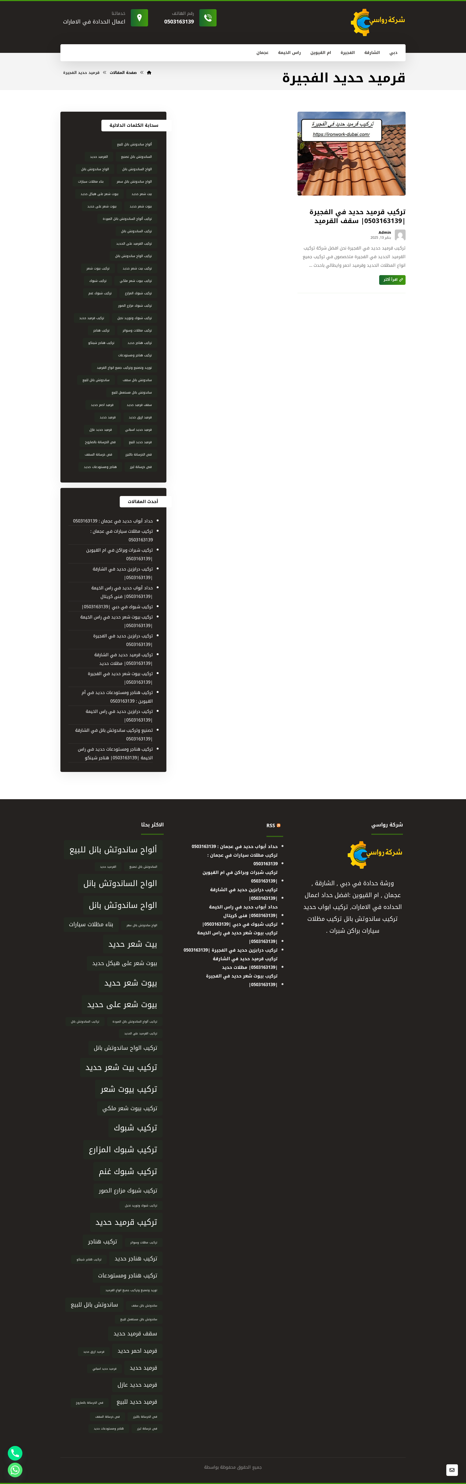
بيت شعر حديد (142, 194)
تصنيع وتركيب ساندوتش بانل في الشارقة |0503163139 (114, 734)
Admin (385, 232)
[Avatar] (400, 235)
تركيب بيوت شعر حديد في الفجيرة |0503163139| (120, 677)
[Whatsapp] (15, 1470)
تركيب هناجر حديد (140, 343)
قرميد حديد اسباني (138, 430)
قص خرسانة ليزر (141, 467)
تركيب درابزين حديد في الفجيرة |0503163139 (123, 640)
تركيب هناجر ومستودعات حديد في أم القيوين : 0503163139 (117, 696)
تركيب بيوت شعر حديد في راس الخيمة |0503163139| (116, 621)
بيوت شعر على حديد (101, 206)
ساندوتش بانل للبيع (96, 380)
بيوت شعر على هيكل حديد (99, 194)
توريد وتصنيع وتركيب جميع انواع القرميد (124, 368)
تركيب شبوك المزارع (138, 293)
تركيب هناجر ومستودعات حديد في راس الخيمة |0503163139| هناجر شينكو (115, 753)
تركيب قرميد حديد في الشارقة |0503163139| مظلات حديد (123, 659)
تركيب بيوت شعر (98, 268)
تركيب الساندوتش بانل (136, 231)
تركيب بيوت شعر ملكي (136, 281)
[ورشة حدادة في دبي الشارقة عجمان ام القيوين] (378, 22)
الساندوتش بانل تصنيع (136, 157)
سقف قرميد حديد (139, 405)
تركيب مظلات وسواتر (137, 330)
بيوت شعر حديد (141, 206)
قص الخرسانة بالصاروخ (100, 442)
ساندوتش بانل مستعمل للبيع (132, 392)
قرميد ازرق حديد (140, 417)
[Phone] (15, 1453)
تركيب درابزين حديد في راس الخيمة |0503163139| (119, 715)
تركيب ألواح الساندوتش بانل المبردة (127, 219)
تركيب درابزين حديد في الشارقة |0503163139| (123, 573)
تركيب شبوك (98, 281)
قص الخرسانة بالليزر (138, 454)
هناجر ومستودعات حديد (100, 467)
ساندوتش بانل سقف (137, 380)
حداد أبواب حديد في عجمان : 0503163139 (113, 521)
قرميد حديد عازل (100, 430)
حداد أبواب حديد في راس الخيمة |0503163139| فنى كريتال (122, 592)
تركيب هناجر (101, 330)
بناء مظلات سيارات (91, 181)
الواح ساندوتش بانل (95, 169)
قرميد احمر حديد (102, 405)
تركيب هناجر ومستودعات (135, 355)
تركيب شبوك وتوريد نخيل (134, 318)
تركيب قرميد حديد (91, 318)
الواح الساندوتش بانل (137, 169)
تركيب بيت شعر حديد (137, 268)
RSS (270, 825)
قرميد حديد (108, 417)
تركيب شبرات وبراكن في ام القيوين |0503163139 (119, 554)
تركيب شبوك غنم (100, 293)
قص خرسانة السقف (98, 454)
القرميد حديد (99, 157)
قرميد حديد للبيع (140, 442)
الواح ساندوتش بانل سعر (134, 181)
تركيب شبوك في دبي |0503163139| (117, 607)
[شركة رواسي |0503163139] (149, 72)
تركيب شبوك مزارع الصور (135, 306)
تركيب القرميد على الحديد (134, 244)
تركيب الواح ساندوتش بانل (133, 256)
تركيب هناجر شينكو (101, 343)
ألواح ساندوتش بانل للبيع (134, 144)
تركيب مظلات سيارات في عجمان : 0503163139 (121, 535)
